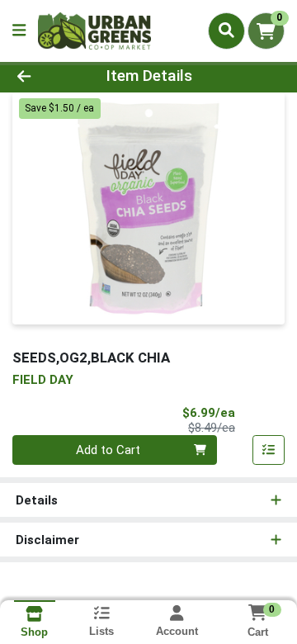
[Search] (226, 30)
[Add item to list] (268, 450)
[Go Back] (46, 76)
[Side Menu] (19, 31)
